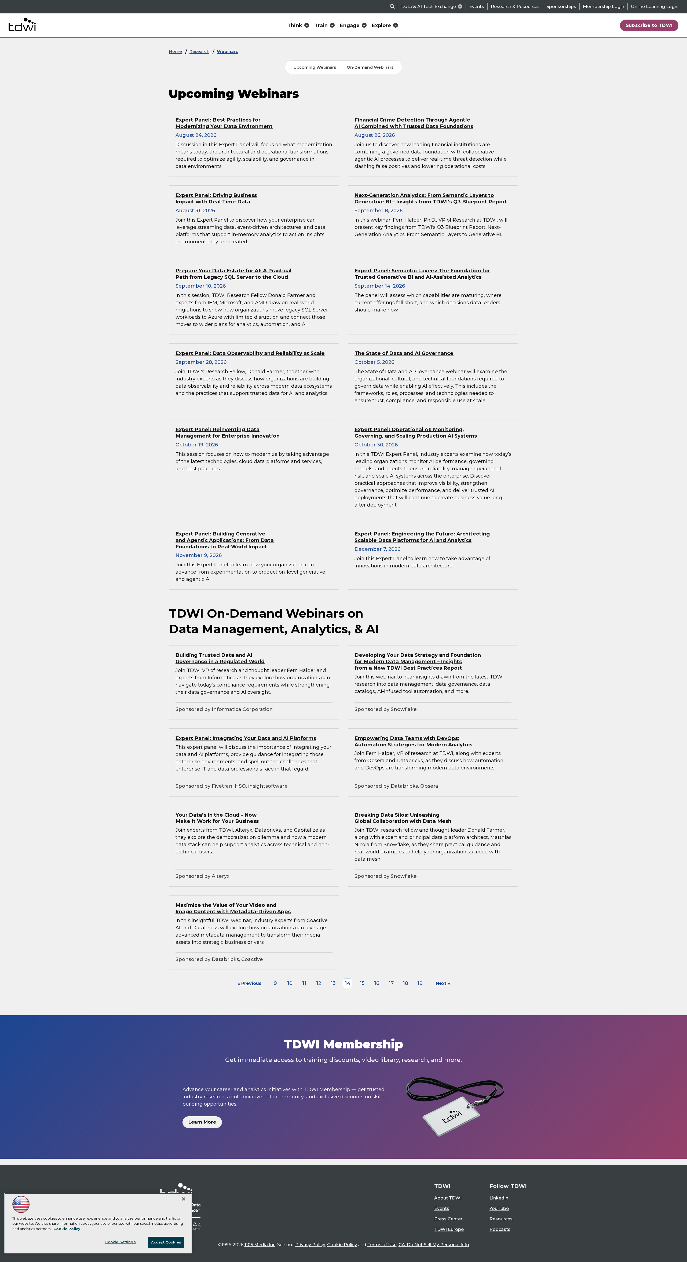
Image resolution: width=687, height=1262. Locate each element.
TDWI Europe (449, 1229)
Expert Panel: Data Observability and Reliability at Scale (250, 353)
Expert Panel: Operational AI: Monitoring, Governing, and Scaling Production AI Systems (416, 432)
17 (391, 983)
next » (443, 983)
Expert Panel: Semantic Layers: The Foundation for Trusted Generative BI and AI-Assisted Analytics (422, 273)
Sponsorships (561, 6)
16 (376, 983)
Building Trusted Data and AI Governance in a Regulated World (220, 658)
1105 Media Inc (259, 1244)
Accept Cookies (166, 1242)
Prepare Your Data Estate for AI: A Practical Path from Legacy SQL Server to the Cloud (233, 273)
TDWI (442, 1186)
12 (318, 983)
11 (304, 983)
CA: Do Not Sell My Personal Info (434, 1244)
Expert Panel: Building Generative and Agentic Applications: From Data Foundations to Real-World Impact (225, 540)
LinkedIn (498, 1198)
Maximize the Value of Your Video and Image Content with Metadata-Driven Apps (233, 908)
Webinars (227, 51)
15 (362, 983)
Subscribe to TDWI (649, 25)
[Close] (183, 1199)
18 (405, 983)
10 (290, 983)
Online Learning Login (654, 6)
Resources (501, 1218)
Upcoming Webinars (315, 67)
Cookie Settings (120, 1242)
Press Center (448, 1218)
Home (175, 51)
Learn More (202, 1122)
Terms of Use (382, 1244)
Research (199, 51)
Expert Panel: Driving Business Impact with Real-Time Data (216, 198)
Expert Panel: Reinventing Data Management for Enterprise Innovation (228, 432)
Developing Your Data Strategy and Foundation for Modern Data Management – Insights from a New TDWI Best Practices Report (418, 661)
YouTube (499, 1208)
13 (333, 983)
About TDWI (448, 1198)
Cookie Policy (342, 1244)
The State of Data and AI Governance (404, 353)
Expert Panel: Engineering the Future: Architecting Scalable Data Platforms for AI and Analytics (422, 537)
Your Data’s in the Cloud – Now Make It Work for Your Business (217, 818)
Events (476, 6)
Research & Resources (515, 6)
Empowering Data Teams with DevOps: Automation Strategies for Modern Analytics (413, 741)
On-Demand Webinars (370, 67)
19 (420, 983)
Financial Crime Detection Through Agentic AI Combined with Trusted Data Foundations (414, 123)
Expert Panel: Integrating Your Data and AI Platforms (246, 738)
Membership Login (603, 6)
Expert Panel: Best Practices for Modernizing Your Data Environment (224, 123)
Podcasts (499, 1229)
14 (347, 983)
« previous (249, 983)
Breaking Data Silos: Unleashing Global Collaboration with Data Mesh (403, 818)
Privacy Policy (310, 1244)
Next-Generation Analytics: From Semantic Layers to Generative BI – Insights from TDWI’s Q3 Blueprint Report (431, 198)
